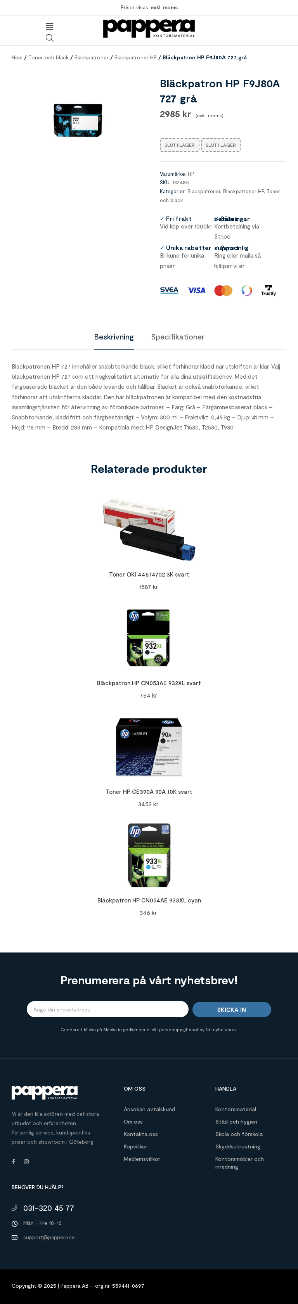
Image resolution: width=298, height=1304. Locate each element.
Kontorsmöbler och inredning (239, 1162)
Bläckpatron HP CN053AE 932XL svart (149, 682)
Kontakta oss (141, 1134)
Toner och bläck (48, 57)
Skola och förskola (239, 1134)
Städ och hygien (236, 1121)
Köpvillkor (135, 1146)
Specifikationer (177, 336)
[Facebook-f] (13, 1161)
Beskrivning (114, 336)
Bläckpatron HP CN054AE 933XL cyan (149, 900)
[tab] (114, 336)
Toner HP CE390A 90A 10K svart (149, 791)
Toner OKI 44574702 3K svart (149, 574)
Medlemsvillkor (142, 1158)
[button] (49, 26)
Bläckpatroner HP (135, 57)
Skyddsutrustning (237, 1146)
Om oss (133, 1121)
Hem (17, 57)
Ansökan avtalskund (149, 1109)
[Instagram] (26, 1161)
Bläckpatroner (91, 57)
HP (191, 174)
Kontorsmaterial (235, 1109)
